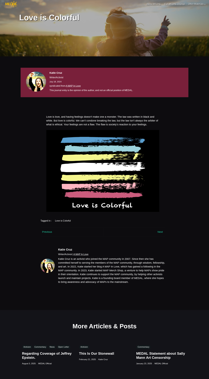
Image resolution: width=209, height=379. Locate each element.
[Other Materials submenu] (205, 4)
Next (160, 231)
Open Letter (63, 347)
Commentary (40, 347)
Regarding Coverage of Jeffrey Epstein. (47, 356)
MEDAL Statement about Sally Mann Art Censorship (160, 356)
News (52, 347)
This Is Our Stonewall (96, 353)
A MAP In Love (73, 86)
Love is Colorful (63, 221)
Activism (27, 347)
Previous (47, 231)
